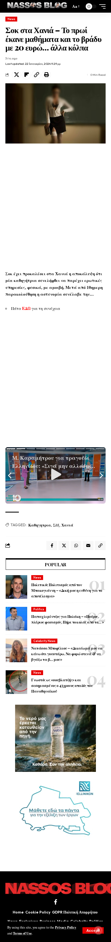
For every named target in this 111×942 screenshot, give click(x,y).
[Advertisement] (55, 207)
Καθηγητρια (39, 525)
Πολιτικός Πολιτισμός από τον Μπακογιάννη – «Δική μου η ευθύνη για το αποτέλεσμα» (66, 590)
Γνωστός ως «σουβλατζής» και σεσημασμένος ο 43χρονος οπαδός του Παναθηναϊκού (62, 685)
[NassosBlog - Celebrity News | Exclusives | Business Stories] (37, 6)
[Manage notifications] (98, 930)
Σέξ (56, 525)
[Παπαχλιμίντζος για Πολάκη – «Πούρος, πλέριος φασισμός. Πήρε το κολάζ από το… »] (16, 619)
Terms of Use (22, 933)
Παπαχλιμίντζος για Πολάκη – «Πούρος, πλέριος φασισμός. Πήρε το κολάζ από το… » (67, 619)
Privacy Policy (65, 927)
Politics (38, 609)
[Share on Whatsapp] (76, 545)
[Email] (88, 545)
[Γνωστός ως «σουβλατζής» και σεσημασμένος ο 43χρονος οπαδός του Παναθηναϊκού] (16, 682)
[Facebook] (56, 902)
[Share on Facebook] (51, 545)
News (11, 19)
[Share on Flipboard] (26, 74)
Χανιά (67, 525)
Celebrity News (44, 641)
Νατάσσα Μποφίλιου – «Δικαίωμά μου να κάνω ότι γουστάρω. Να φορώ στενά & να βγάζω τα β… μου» (66, 654)
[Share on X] (16, 74)
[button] (93, 930)
